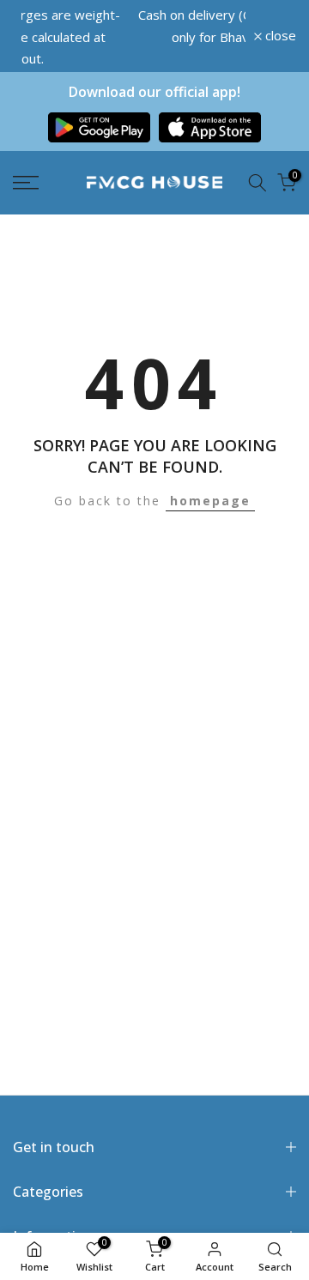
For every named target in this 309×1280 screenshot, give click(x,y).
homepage (210, 482)
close (279, 27)
